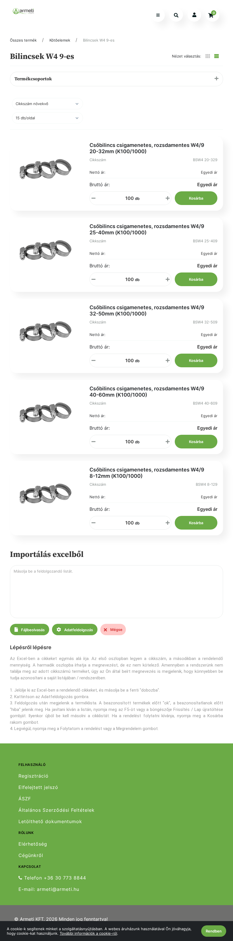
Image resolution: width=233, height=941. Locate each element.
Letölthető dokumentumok (50, 821)
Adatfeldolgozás (78, 630)
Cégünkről (30, 855)
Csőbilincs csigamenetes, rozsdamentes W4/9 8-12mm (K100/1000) (147, 473)
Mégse (115, 629)
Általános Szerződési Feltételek (56, 810)
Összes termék (23, 40)
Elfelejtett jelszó (38, 787)
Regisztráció (33, 776)
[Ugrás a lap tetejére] (216, 907)
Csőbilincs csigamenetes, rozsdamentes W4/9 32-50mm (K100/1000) (147, 310)
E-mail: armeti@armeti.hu (48, 889)
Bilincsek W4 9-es (99, 40)
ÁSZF (24, 798)
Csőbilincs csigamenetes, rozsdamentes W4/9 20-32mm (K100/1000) (147, 148)
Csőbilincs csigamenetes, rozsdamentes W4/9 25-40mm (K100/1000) (147, 229)
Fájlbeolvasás (32, 630)
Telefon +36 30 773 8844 (54, 878)
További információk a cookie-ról (88, 933)
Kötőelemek (59, 40)
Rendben (214, 931)
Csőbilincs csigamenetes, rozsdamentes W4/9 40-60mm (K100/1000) (147, 392)
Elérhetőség (32, 844)
